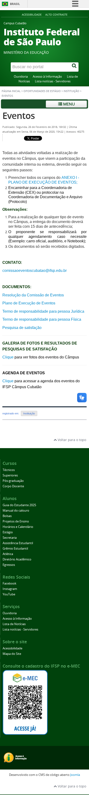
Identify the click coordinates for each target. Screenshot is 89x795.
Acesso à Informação (47, 77)
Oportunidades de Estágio (42, 91)
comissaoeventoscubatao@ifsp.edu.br (34, 271)
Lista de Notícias (14, 624)
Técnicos (9, 470)
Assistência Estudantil (18, 543)
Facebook (9, 583)
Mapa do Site (12, 654)
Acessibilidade (32, 14)
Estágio (8, 532)
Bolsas (7, 516)
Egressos (9, 565)
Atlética (8, 554)
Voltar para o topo (71, 439)
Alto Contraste (56, 14)
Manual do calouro (16, 511)
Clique (8, 357)
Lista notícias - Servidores (52, 81)
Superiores (10, 475)
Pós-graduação (13, 481)
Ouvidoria (21, 77)
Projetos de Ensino (16, 521)
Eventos (18, 115)
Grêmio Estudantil (15, 549)
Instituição (71, 91)
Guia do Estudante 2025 (19, 505)
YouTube (9, 594)
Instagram (10, 589)
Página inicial (11, 91)
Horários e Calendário (18, 527)
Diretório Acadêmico (17, 559)
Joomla (75, 775)
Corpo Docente (13, 486)
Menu (68, 104)
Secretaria (10, 538)
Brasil (15, 4)
